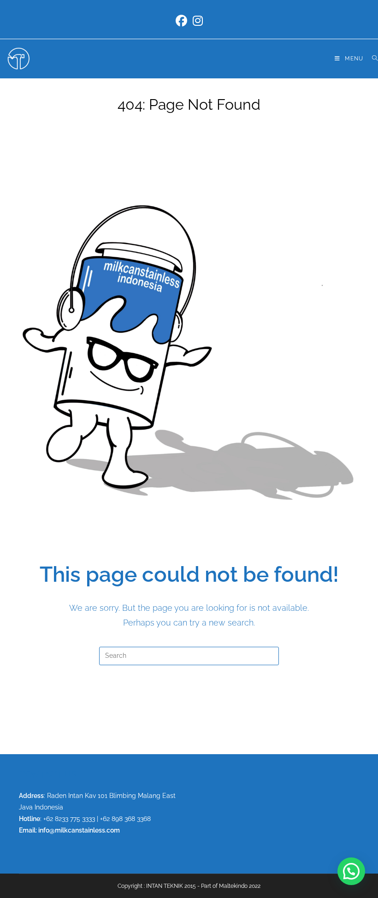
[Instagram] (198, 21)
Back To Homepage (189, 702)
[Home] (164, 121)
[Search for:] (371, 58)
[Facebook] (181, 21)
